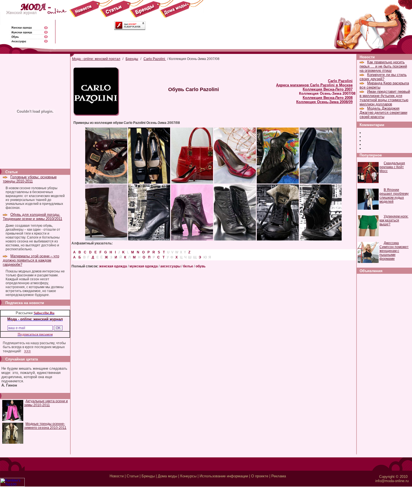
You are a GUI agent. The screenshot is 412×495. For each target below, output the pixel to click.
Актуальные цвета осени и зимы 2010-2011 (46, 403)
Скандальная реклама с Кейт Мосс (392, 167)
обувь (200, 266)
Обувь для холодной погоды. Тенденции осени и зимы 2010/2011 (32, 216)
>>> (27, 351)
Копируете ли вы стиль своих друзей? (383, 77)
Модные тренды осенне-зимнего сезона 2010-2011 (45, 426)
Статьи (132, 476)
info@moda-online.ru (392, 481)
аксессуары (170, 266)
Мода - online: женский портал (96, 59)
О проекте (259, 476)
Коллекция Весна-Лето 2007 (328, 89)
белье (188, 266)
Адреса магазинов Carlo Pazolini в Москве (314, 85)
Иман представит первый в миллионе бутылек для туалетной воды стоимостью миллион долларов (385, 97)
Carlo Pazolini (154, 59)
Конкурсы (188, 476)
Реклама (278, 476)
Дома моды (167, 476)
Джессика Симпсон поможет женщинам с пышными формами (394, 251)
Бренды (132, 59)
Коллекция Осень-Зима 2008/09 (324, 102)
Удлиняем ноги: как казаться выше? (393, 220)
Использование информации (224, 476)
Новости (117, 476)
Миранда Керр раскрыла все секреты (384, 85)
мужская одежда (143, 266)
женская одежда (113, 266)
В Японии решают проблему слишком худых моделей (394, 195)
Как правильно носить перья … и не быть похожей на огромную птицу (383, 66)
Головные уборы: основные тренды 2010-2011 (30, 179)
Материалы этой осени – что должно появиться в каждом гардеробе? (31, 260)
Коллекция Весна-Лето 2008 (328, 98)
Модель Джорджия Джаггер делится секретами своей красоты (383, 112)
